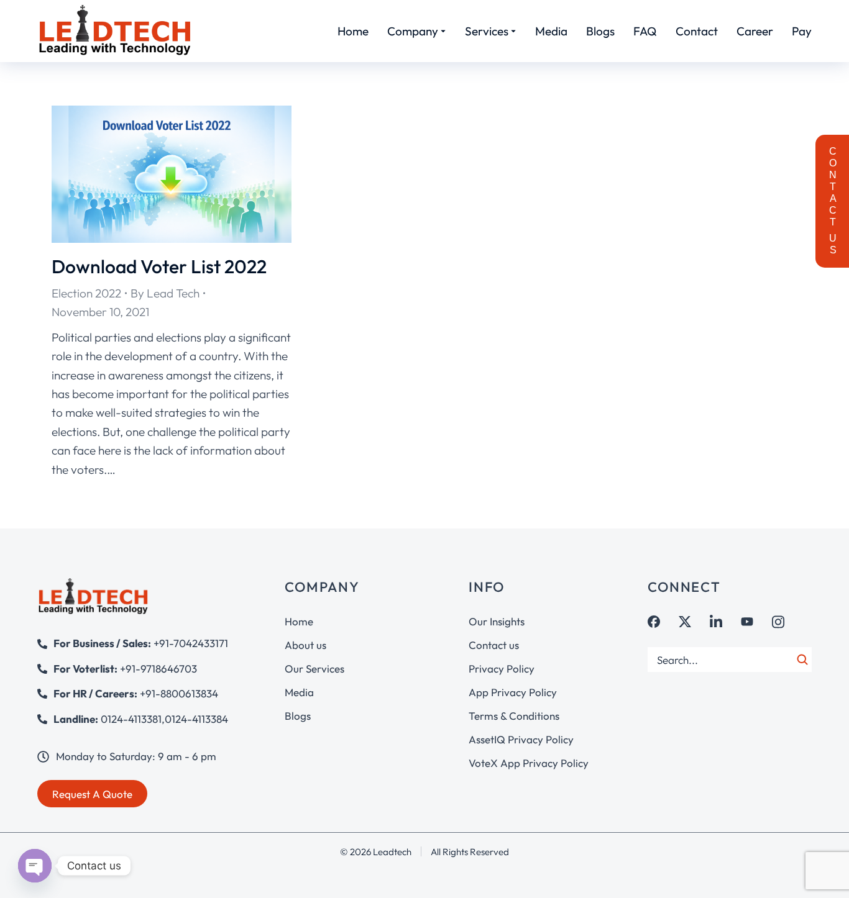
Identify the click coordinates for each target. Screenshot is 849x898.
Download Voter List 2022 (159, 266)
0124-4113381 (131, 718)
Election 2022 (86, 293)
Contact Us (832, 201)
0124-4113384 (196, 718)
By (165, 293)
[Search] (802, 659)
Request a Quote (92, 793)
